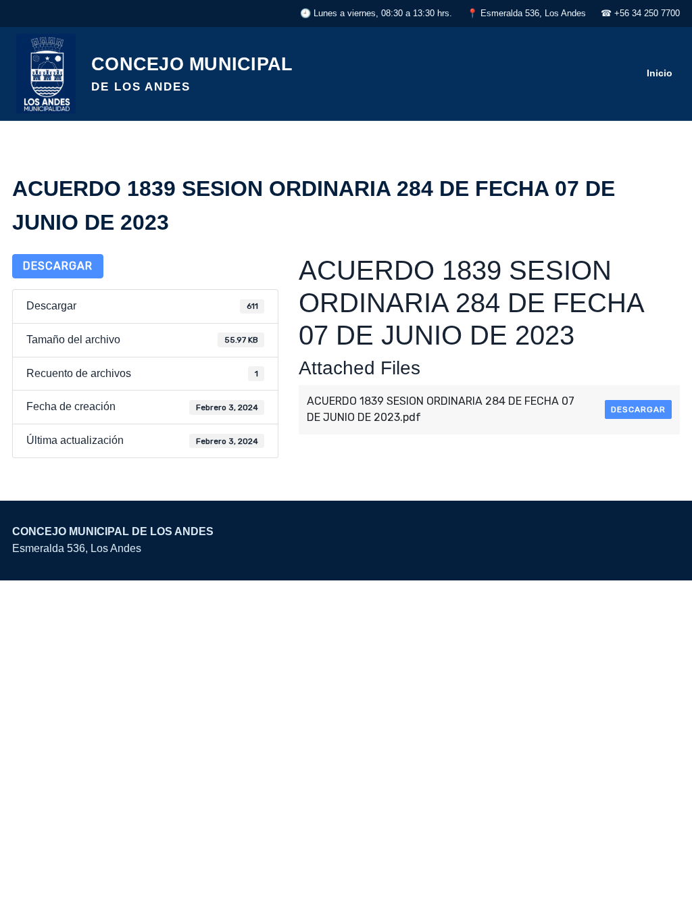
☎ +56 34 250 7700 (640, 13)
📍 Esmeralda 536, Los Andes (526, 13)
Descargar (58, 265)
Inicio (659, 73)
